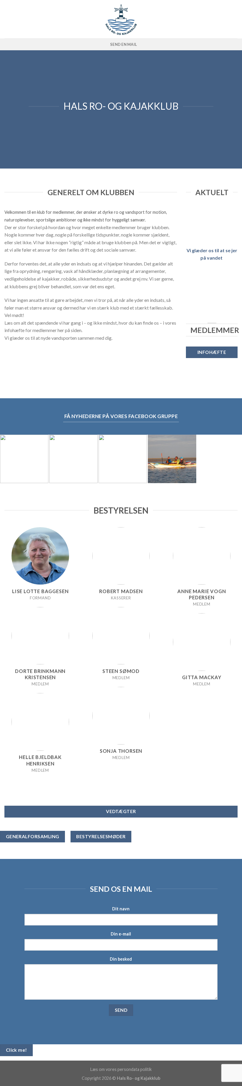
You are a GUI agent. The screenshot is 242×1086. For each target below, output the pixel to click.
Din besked (121, 959)
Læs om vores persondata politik (121, 1069)
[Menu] (234, 19)
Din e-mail (121, 933)
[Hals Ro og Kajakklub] (121, 19)
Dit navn (121, 908)
